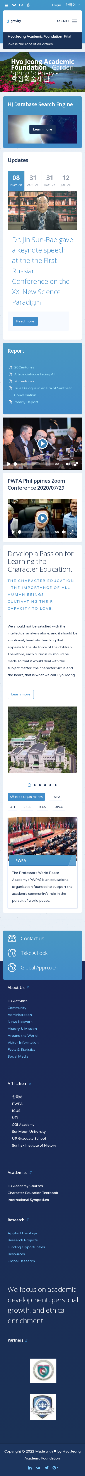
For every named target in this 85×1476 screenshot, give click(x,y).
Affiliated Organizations (26, 797)
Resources (16, 1254)
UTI (12, 807)
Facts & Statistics (21, 1049)
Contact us (32, 938)
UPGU (59, 807)
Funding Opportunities (26, 1247)
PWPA (55, 797)
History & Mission (22, 1029)
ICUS (42, 807)
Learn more (42, 129)
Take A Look (34, 952)
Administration (20, 1015)
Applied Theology (22, 1233)
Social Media (18, 1056)
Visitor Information (23, 1042)
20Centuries (24, 367)
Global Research (21, 1261)
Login (56, 5)
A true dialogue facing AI (34, 374)
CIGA (27, 807)
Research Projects (23, 1240)
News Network (20, 1022)
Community (17, 1008)
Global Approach (39, 967)
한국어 (71, 5)
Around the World (22, 1036)
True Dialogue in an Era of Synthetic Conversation (43, 391)
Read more (25, 321)
